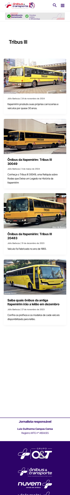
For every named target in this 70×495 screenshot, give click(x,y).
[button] (55, 5)
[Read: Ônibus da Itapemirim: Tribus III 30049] (35, 136)
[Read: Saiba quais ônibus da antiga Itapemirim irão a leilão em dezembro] (35, 277)
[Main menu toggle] (63, 5)
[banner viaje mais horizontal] (35, 15)
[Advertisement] (35, 380)
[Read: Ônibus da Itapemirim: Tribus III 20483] (35, 210)
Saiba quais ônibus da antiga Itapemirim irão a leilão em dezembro (33, 302)
